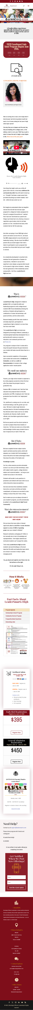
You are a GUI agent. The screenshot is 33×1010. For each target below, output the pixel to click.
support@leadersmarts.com (18, 828)
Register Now (17, 733)
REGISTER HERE (16, 809)
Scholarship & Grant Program (14, 613)
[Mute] (22, 183)
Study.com (8, 342)
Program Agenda (10, 610)
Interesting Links (10, 622)
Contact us (15, 695)
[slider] (25, 183)
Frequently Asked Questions (13, 619)
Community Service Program (13, 616)
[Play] (7, 183)
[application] (16, 183)
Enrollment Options (18, 672)
